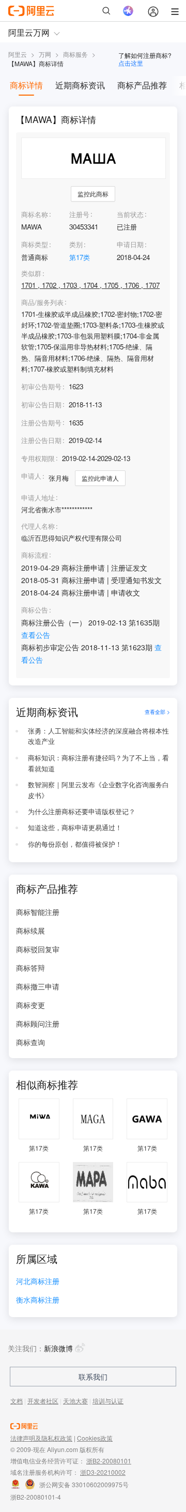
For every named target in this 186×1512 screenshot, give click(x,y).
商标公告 (34, 610)
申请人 (31, 476)
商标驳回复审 (37, 949)
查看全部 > (157, 711)
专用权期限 (38, 458)
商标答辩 (30, 968)
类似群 (31, 273)
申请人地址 (38, 497)
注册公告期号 (41, 422)
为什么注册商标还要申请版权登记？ (81, 811)
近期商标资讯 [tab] (80, 85)
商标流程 (34, 555)
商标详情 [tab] (26, 85)
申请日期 (130, 244)
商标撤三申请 (37, 986)
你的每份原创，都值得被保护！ (75, 844)
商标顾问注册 (37, 1023)
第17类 (79, 257)
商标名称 (34, 214)
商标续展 (30, 930)
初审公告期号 (41, 386)
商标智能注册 (37, 912)
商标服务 (75, 54)
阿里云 (17, 54)
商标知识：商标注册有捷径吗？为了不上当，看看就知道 (98, 763)
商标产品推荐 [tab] (142, 85)
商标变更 (30, 1005)
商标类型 (34, 244)
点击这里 (130, 62)
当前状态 (130, 214)
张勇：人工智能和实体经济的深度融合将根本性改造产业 (98, 736)
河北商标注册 (37, 1282)
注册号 (79, 214)
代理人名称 (38, 526)
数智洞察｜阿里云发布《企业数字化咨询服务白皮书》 (98, 790)
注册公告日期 (41, 440)
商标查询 (30, 1042)
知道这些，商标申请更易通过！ (75, 827)
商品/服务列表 (42, 302)
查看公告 (35, 635)
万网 (45, 54)
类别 (76, 244)
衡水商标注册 (37, 1300)
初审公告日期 (41, 404)
